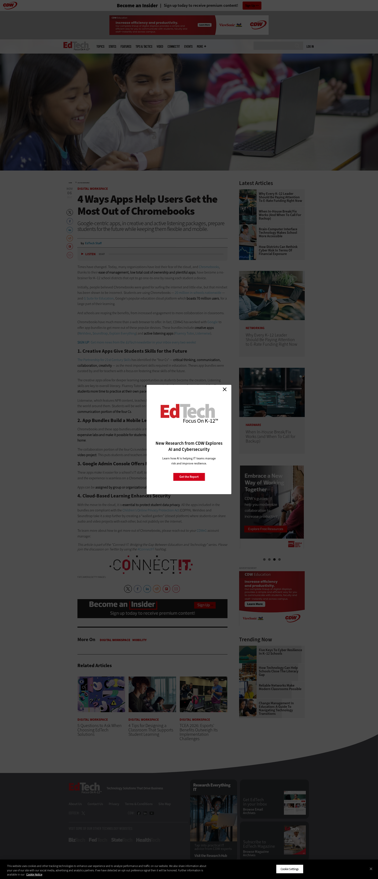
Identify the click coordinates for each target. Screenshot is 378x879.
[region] (189, 869)
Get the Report (189, 477)
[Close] (371, 869)
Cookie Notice (34, 874)
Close (224, 389)
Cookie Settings (290, 869)
